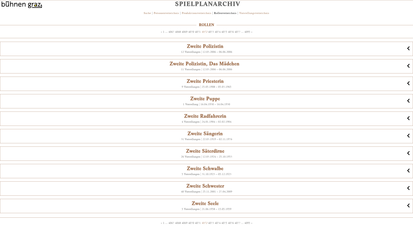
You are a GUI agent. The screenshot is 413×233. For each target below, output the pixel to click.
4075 (224, 31)
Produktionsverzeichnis (196, 13)
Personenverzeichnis (166, 13)
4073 (211, 31)
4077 (237, 31)
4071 (198, 31)
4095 (247, 31)
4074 (218, 31)
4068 (178, 31)
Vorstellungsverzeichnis (254, 13)
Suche (147, 13)
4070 (191, 31)
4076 (231, 31)
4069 (184, 31)
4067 (171, 31)
